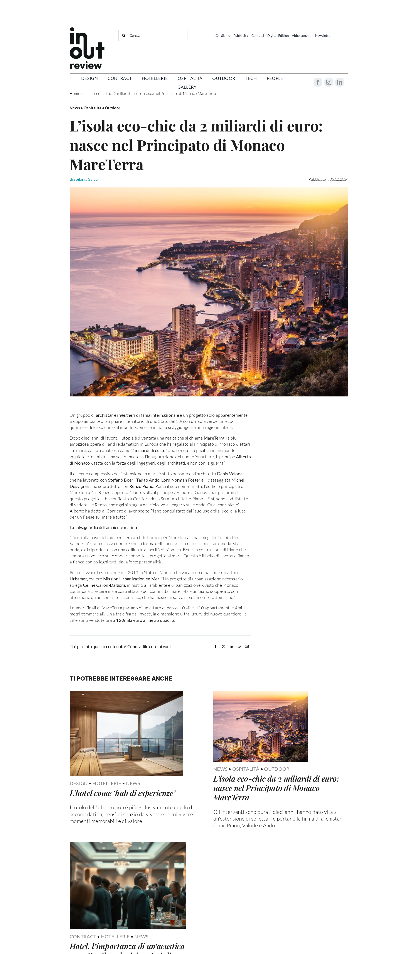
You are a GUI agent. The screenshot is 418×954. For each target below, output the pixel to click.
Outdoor (276, 769)
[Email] (247, 646)
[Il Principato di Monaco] (209, 189)
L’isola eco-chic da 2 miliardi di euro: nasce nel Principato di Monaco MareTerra (276, 787)
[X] (224, 646)
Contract (83, 936)
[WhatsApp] (239, 646)
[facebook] (318, 82)
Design (79, 783)
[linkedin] (339, 82)
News (133, 783)
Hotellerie (107, 783)
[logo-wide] (87, 29)
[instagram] (328, 82)
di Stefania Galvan (84, 179)
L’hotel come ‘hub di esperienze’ (122, 792)
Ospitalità (246, 769)
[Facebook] (216, 646)
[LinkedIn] (231, 646)
